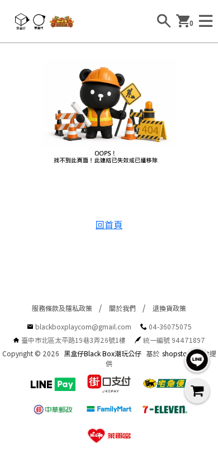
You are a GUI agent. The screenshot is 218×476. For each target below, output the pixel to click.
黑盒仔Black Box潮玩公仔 (102, 353)
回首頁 (109, 224)
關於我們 (122, 308)
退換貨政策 (169, 308)
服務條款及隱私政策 (62, 308)
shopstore (177, 353)
